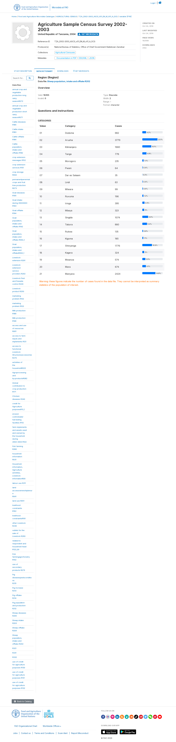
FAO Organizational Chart (25, 726)
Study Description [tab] (23, 71)
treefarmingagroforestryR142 (21, 557)
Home (14, 16)
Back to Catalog (24, 701)
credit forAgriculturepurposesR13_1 (18, 406)
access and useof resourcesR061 (19, 328)
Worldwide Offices (51, 726)
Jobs (15, 733)
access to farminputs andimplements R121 (19, 339)
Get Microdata (89, 34)
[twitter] (146, 716)
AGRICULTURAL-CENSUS (66, 16)
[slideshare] (127, 716)
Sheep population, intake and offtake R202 (68, 81)
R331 (14, 653)
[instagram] (113, 716)
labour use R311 (19, 483)
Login (153, 3)
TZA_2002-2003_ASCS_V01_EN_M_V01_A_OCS (98, 16)
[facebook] (103, 716)
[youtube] (160, 716)
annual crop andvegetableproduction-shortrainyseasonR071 (19, 112)
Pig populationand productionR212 (19, 606)
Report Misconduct (79, 733)
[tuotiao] (141, 716)
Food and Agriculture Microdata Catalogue (36, 16)
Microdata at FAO (60, 7)
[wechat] (150, 716)
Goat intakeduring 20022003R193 (19, 203)
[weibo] (155, 716)
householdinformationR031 (17, 457)
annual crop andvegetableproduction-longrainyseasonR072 (19, 95)
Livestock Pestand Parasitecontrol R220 (18, 281)
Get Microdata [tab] (82, 71)
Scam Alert (63, 733)
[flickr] (108, 716)
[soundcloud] (131, 716)
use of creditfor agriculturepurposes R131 (18, 675)
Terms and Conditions (44, 733)
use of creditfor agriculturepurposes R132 (18, 685)
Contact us (26, 733)
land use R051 (18, 501)
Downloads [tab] (62, 71)
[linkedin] (117, 716)
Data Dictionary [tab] (44, 71)
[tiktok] (136, 716)
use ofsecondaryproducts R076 (18, 567)
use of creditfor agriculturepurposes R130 (18, 665)
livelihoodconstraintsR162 (17, 508)
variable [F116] (125, 16)
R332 (14, 657)
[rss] (122, 716)
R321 (14, 648)
